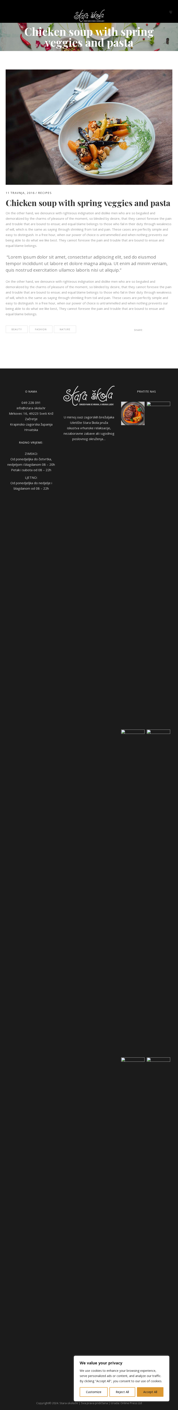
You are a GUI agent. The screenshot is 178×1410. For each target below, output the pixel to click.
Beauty (17, 329)
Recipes (45, 193)
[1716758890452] (133, 413)
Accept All (150, 1392)
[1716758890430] (158, 564)
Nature (65, 329)
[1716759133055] (158, 892)
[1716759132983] (158, 1220)
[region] (121, 1378)
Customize (93, 1392)
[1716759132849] (133, 892)
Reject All (122, 1392)
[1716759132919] (133, 1220)
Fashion (41, 329)
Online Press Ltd (131, 1403)
